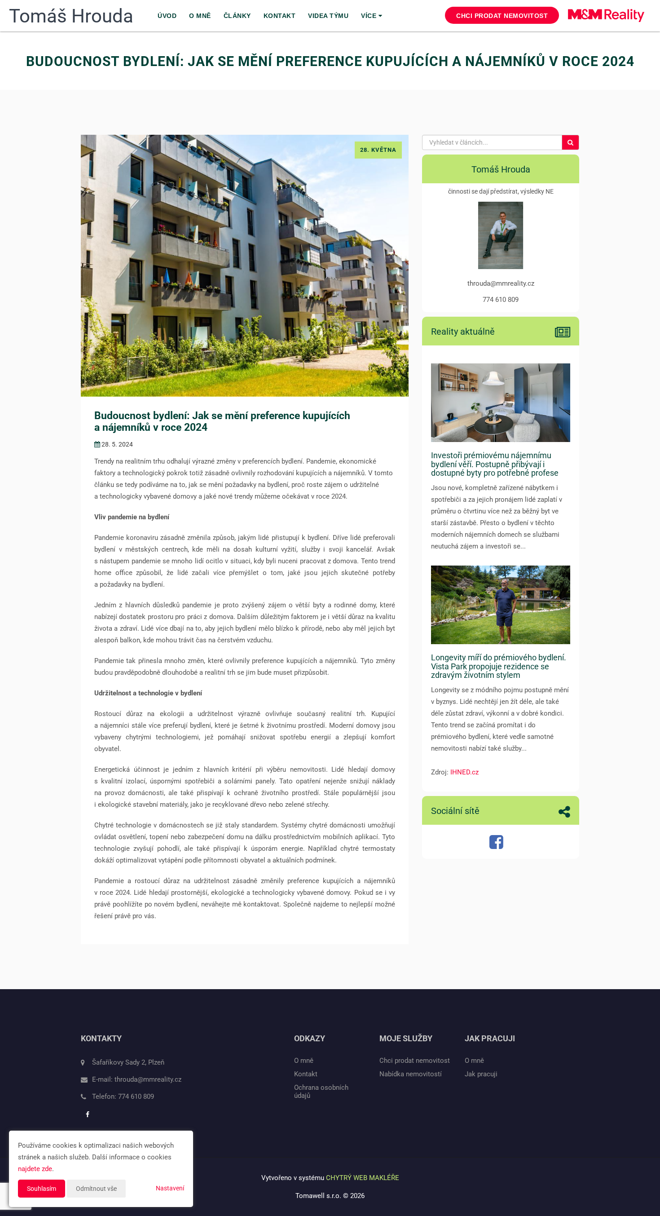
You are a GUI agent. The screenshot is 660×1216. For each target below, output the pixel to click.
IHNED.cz (464, 772)
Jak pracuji (481, 1074)
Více (369, 15)
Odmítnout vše (96, 1188)
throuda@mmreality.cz (147, 1079)
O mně (200, 15)
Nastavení (170, 1188)
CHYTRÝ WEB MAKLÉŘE (362, 1178)
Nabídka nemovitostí (410, 1074)
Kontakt (280, 15)
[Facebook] (497, 845)
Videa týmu (328, 15)
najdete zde (35, 1169)
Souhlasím (41, 1188)
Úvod (167, 15)
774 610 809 (136, 1096)
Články (237, 15)
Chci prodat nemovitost (502, 15)
